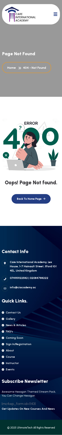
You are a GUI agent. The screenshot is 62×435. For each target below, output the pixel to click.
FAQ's (9, 331)
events (10, 369)
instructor (12, 363)
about (10, 350)
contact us (13, 312)
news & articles (16, 325)
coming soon (14, 337)
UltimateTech (25, 427)
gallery (10, 318)
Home (12, 67)
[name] (20, 14)
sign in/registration (18, 344)
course (10, 356)
